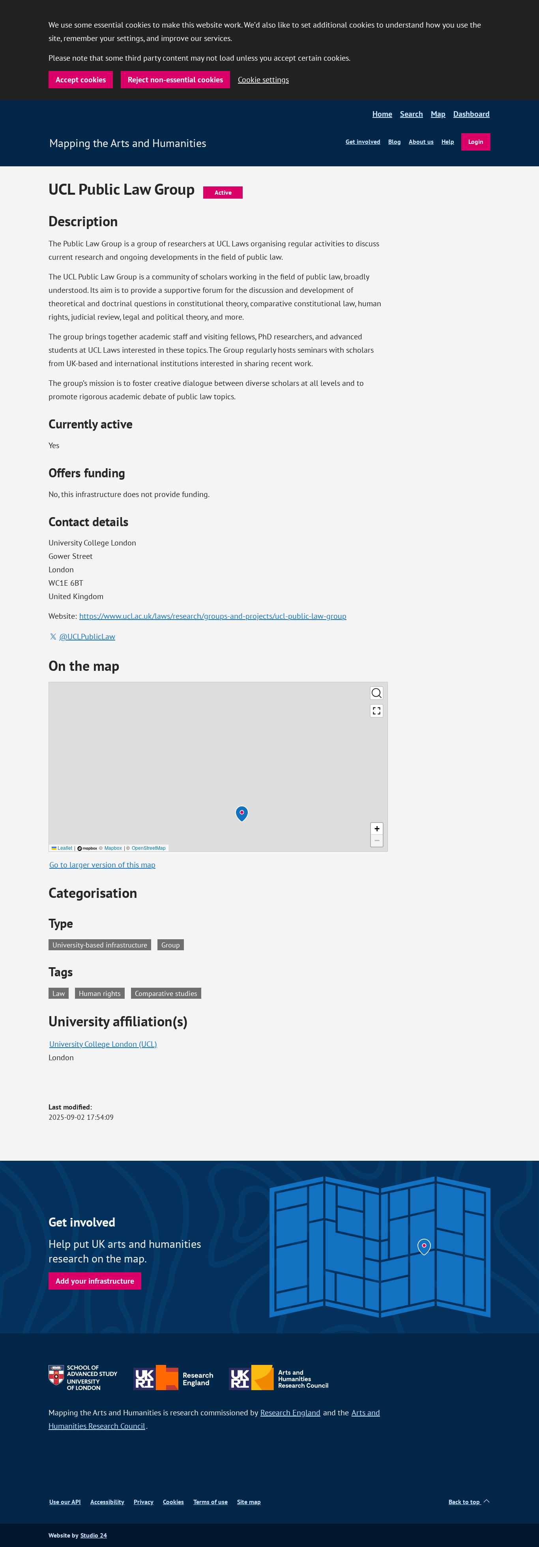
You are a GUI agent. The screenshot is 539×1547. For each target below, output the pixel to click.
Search (411, 114)
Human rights (102, 993)
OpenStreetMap (149, 847)
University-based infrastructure (99, 944)
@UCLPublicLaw (87, 636)
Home (382, 114)
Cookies (173, 1502)
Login (475, 142)
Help (448, 142)
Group (170, 944)
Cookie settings (263, 79)
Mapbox (113, 847)
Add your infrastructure (95, 1281)
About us (421, 142)
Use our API (65, 1502)
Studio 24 (93, 1535)
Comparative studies (168, 993)
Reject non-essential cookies (175, 79)
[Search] (377, 693)
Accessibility (107, 1502)
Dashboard (471, 114)
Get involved (363, 142)
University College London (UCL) (103, 1044)
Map (438, 114)
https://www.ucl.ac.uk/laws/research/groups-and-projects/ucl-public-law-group (212, 616)
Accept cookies (81, 79)
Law (60, 993)
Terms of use (210, 1502)
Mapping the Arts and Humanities (127, 143)
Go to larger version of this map (102, 864)
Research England (290, 1412)
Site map (249, 1502)
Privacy (143, 1502)
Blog (394, 142)
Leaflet (64, 847)
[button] (242, 814)
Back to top (465, 1502)
